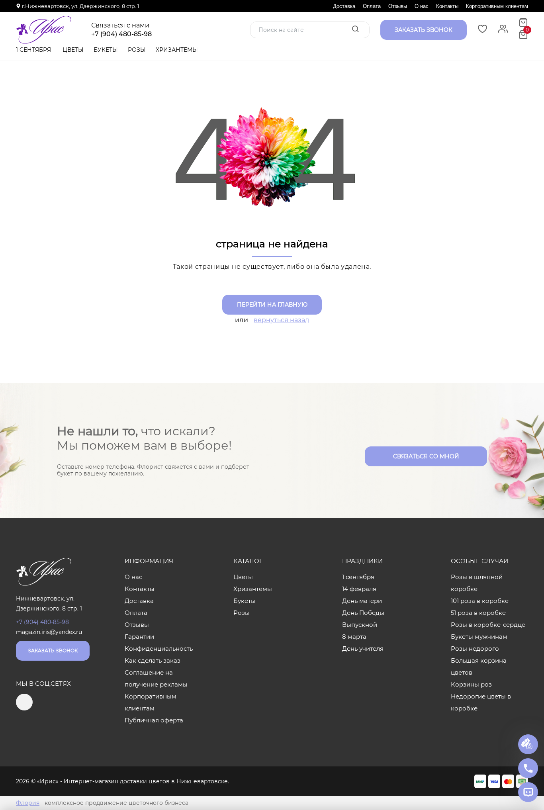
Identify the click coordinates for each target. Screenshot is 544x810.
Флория (27, 802)
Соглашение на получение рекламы (156, 678)
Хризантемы (177, 49)
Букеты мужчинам (479, 636)
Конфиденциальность (159, 648)
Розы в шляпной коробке (477, 583)
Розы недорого (475, 648)
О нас (422, 6)
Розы (137, 49)
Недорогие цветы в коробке (481, 702)
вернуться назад (281, 320)
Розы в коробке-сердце (488, 624)
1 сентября (33, 49)
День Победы (363, 612)
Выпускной (359, 624)
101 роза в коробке (480, 601)
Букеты (106, 49)
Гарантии (139, 636)
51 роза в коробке (478, 612)
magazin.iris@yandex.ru (49, 632)
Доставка (344, 6)
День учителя (363, 648)
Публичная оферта (154, 720)
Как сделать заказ (152, 660)
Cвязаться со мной (426, 456)
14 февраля (359, 589)
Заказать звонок (53, 650)
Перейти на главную (272, 304)
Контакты (447, 6)
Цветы (73, 49)
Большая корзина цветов (479, 666)
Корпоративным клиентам (497, 6)
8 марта (354, 636)
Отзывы (397, 6)
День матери (362, 601)
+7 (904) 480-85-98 (121, 34)
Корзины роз (471, 684)
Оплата (372, 6)
